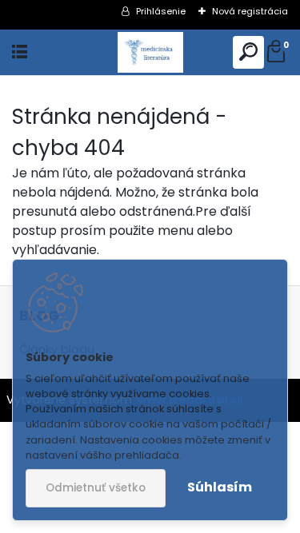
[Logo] (149, 52)
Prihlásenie (161, 11)
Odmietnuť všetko (96, 487)
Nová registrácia (250, 11)
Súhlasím (219, 487)
